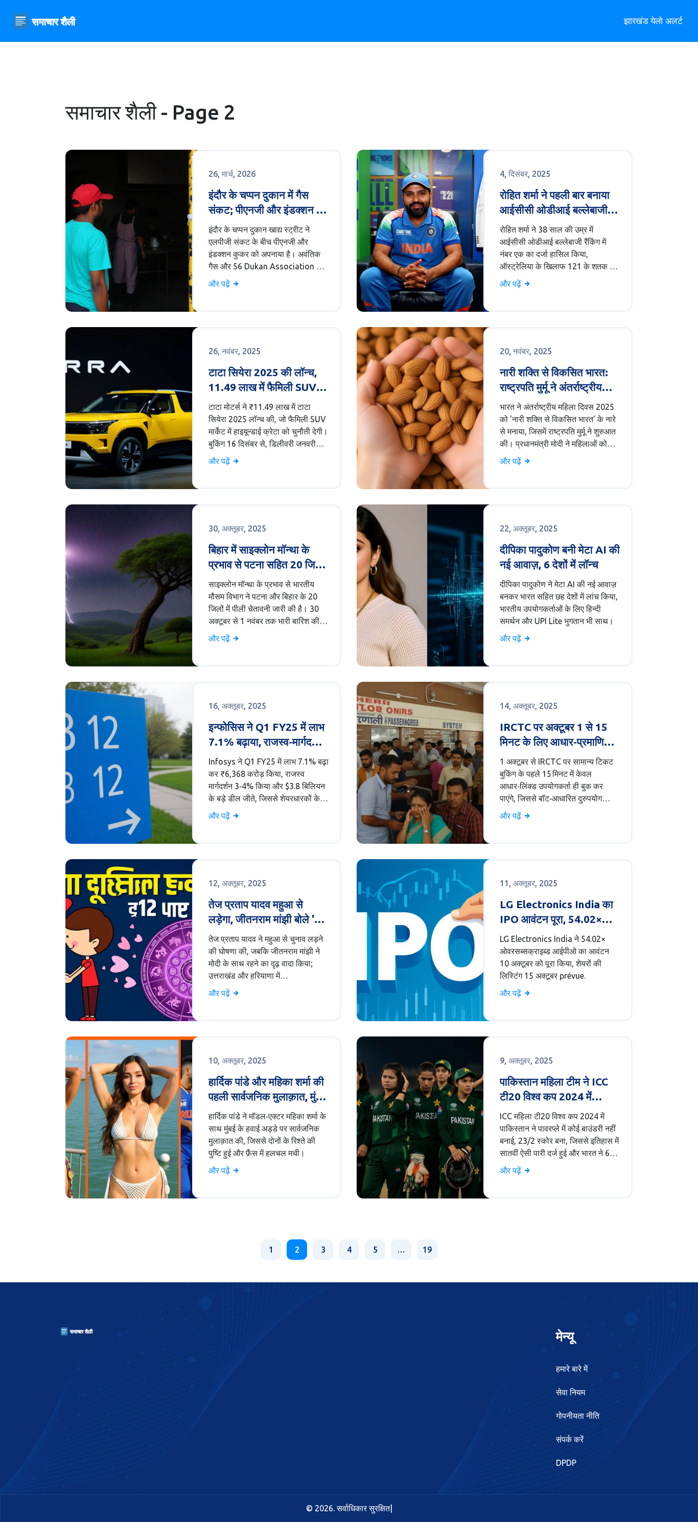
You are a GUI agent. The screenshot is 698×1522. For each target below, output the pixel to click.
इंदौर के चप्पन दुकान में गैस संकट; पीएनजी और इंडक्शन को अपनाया (267, 203)
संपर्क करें (570, 1439)
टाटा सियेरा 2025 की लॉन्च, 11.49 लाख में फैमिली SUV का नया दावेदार (262, 380)
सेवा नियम (570, 1392)
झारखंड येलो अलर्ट (653, 21)
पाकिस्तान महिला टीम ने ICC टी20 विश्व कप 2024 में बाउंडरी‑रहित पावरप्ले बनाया (554, 1089)
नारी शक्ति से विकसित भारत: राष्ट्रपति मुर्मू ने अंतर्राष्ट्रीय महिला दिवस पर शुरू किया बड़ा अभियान (557, 380)
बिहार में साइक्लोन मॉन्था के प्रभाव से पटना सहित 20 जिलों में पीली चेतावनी (266, 557)
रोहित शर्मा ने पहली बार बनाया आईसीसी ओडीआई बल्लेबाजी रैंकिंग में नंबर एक (555, 203)
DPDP (566, 1462)
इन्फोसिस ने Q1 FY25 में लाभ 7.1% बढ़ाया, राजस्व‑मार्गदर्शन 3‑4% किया (266, 735)
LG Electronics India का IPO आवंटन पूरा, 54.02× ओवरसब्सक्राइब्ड (556, 912)
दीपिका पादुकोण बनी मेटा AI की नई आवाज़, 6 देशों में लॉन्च (560, 556)
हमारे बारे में (572, 1368)
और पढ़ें (220, 283)
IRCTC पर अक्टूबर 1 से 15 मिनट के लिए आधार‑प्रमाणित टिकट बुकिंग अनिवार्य (555, 735)
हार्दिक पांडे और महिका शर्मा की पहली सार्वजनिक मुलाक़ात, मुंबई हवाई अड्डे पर (267, 1089)
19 (427, 1249)
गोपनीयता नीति (577, 1415)
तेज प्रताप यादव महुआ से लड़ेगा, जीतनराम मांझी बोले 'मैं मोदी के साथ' (264, 912)
